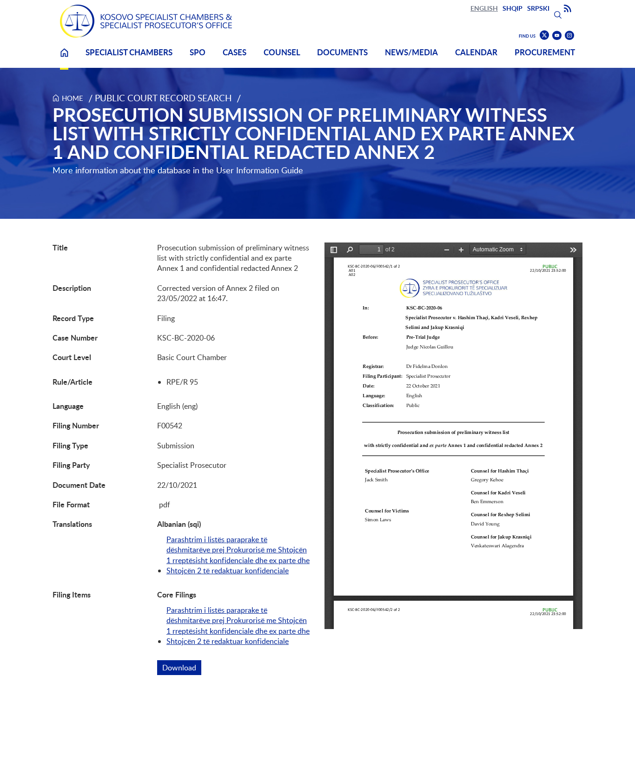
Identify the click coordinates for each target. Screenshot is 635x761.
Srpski (538, 8)
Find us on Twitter (544, 35)
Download (181, 668)
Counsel (282, 52)
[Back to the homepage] (146, 21)
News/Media (411, 52)
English (484, 8)
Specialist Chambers (129, 52)
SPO (197, 52)
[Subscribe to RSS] (567, 9)
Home (64, 58)
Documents (342, 52)
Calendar (476, 52)
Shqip (513, 8)
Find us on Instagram (569, 35)
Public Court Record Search (163, 98)
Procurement (545, 52)
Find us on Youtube (557, 35)
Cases (234, 52)
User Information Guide (259, 170)
